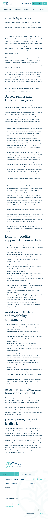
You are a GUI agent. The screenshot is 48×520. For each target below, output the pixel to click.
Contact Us (36, 3)
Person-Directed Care (12, 498)
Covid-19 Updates (8, 504)
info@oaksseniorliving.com (16, 452)
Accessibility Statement (24, 504)
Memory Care (9, 493)
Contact (3, 474)
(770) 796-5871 (26, 3)
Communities (7, 9)
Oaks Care (18, 9)
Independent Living (11, 495)
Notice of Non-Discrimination (36, 504)
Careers (42, 9)
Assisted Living (10, 490)
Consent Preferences (9, 506)
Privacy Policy (16, 504)
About (34, 9)
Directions (33, 487)
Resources (14, 483)
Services (26, 9)
